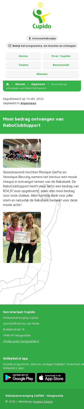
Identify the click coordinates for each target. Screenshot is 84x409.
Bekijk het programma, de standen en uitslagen (44, 45)
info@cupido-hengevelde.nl (21, 341)
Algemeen (38, 84)
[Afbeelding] (22, 153)
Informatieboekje (44, 38)
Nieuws (20, 84)
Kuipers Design (43, 401)
